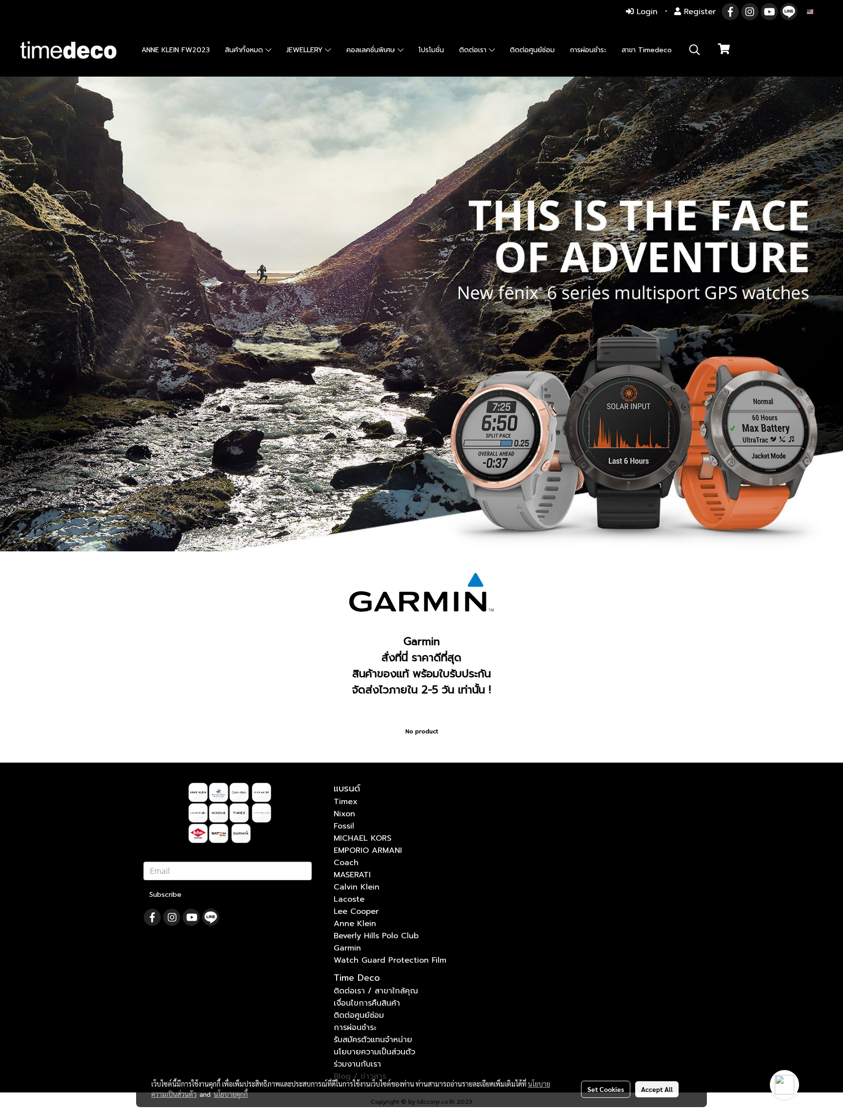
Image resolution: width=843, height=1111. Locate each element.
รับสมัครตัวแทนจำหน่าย (373, 1040)
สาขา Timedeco (647, 50)
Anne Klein (355, 923)
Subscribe (165, 894)
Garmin (347, 948)
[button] (694, 49)
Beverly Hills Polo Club (376, 936)
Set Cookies (605, 1089)
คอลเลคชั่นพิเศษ (372, 50)
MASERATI (352, 875)
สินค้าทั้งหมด (245, 50)
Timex (346, 802)
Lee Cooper (356, 911)
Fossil (344, 826)
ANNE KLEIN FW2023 (175, 50)
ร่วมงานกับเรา (357, 1064)
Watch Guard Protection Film (390, 960)
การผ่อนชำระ (588, 50)
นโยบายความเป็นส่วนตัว (374, 1052)
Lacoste (349, 899)
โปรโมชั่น (431, 50)
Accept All (657, 1089)
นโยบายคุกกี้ (231, 1094)
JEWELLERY (305, 50)
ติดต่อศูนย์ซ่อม (532, 50)
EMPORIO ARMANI (368, 850)
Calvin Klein (357, 887)
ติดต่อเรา (474, 50)
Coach (346, 863)
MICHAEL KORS (362, 838)
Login (646, 12)
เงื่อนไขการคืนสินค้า (367, 1003)
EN (818, 11)
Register (698, 12)
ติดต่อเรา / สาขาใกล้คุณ (376, 991)
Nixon (344, 814)
